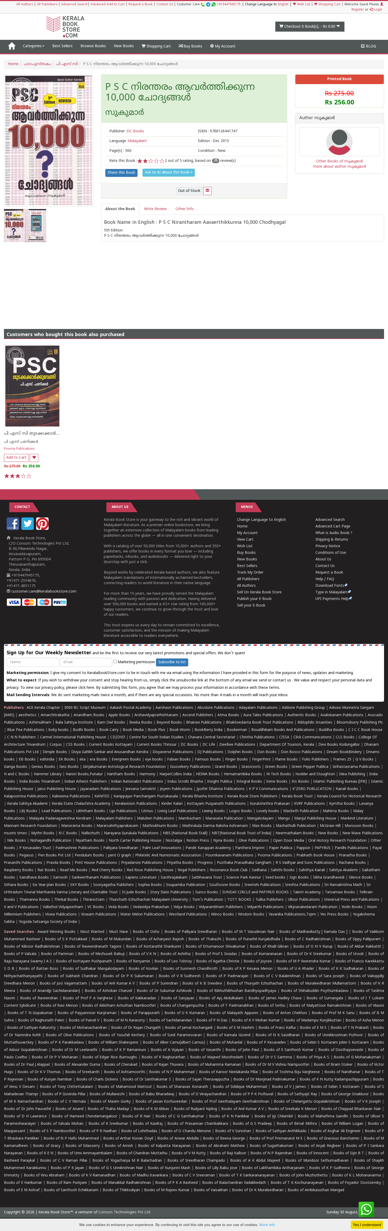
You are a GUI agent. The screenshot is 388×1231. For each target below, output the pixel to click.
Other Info (185, 209)
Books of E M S (313, 1028)
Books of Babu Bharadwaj (151, 1094)
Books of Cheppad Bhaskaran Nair (351, 1109)
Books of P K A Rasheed (176, 1183)
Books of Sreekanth (82, 1072)
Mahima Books (336, 811)
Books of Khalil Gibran (269, 946)
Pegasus (26, 855)
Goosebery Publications (190, 767)
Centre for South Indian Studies (156, 737)
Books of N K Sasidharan (277, 1035)
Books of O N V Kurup (312, 946)
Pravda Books (58, 863)
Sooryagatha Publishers (113, 885)
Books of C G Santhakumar (179, 1116)
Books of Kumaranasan (262, 954)
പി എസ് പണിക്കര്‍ (21, 442)
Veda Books (118, 907)
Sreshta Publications (302, 885)
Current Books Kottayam (111, 745)
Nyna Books (223, 841)
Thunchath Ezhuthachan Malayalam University (148, 900)
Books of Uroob (350, 954)
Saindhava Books (34, 877)
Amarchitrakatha (55, 715)
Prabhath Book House (315, 855)
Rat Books (46, 870)
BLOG (370, 46)
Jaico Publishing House (56, 789)
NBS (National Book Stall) (185, 833)
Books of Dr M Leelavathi (74, 1050)
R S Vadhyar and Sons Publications (305, 863)
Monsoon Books (359, 826)
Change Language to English (261, 520)
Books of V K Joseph (363, 1101)
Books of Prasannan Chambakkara (197, 1124)
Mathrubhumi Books (160, 826)
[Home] (11, 46)
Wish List (303, 5)
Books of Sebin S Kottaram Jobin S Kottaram (329, 1042)
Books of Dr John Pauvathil (27, 1109)
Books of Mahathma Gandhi (323, 1116)
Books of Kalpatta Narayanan (164, 1146)
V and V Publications (21, 907)
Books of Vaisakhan (211, 1190)
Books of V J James (289, 1087)
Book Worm (179, 730)
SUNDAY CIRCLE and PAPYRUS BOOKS (255, 892)
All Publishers (47, 5)
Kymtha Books (342, 804)
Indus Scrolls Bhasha (185, 781)
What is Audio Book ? (333, 533)
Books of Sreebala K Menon (292, 1109)
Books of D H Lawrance (25, 1116)
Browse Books (93, 46)
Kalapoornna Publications (26, 796)
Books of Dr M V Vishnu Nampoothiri (277, 1065)
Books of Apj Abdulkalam (221, 998)
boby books (59, 730)
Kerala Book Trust (297, 796)
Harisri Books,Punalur (84, 774)
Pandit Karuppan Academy (208, 848)
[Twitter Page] (28, 529)
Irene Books (276, 781)
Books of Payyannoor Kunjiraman (87, 1013)
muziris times (15, 833)
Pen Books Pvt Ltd (54, 855)
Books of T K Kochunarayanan (297, 1183)
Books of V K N (142, 954)
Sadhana (259, 870)
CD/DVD (117, 737)
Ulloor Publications (304, 900)
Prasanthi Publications (23, 863)
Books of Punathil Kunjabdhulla (253, 939)
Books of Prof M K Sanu (333, 1013)
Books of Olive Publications (70, 1035)
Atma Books (228, 715)
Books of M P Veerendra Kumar (303, 961)
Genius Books (43, 767)
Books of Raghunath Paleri (41, 1020)
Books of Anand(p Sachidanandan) (50, 991)
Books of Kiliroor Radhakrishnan (32, 946)
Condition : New (211, 151)
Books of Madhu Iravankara (144, 1175)
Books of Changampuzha (182, 1006)
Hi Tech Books (278, 774)
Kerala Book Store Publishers (252, 796)
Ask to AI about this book (167, 172)
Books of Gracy (46, 1146)
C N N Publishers (21, 737)
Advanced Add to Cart (108, 5)
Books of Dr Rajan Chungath (136, 1028)
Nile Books (16, 841)
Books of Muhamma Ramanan (214, 1065)
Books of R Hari (136, 1116)
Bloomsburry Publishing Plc (360, 722)
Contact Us (165, 5)
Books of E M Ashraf (22, 1190)
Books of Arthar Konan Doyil (128, 1138)
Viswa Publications (61, 914)
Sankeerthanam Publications (96, 877)
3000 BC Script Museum (85, 708)
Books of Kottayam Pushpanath (84, 961)
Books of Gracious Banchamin (333, 1138)
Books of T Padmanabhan (231, 1006)
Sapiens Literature (141, 877)
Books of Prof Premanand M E (275, 1138)
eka (82, 759)
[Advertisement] (194, 281)
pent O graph (119, 855)
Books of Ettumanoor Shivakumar (215, 946)
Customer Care (209, 5)
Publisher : (126, 131)
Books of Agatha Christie (217, 961)
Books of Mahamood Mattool (125, 1087)
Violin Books (352, 907)
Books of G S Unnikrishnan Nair (116, 1168)
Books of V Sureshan (233, 1131)
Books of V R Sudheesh (180, 976)
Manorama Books (76, 826)
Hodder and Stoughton (315, 774)
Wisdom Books (251, 914)
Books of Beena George (224, 1138)
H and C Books (17, 774)
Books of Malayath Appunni (234, 1013)
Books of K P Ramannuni (124, 1050)
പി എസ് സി (67, 64)
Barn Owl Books (111, 722)
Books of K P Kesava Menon (247, 969)
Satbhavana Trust (207, 877)
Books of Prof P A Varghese (88, 998)
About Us (323, 559)
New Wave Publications (362, 833)
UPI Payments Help (332, 599)
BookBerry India (209, 730)
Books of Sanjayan (177, 998)
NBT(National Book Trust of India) (241, 833)
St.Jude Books (134, 892)
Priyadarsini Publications (142, 863)
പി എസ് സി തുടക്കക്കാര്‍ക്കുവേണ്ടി (41, 433)
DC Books (189, 745)
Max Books (262, 826)
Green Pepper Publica (310, 767)
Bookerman (237, 730)
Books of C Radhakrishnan (308, 939)
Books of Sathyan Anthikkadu (280, 1131)
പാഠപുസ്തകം (37, 64)
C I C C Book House (365, 730)
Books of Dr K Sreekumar (309, 954)
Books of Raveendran (39, 998)
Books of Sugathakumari (271, 1146)
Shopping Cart (328, 5)
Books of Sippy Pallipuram (358, 939)
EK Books (67, 759)
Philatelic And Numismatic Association (168, 855)
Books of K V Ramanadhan (92, 1175)
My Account (224, 46)
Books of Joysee (258, 961)
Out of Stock (189, 191)
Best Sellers (62, 46)
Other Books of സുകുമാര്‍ (339, 161)
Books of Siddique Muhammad (240, 1087)
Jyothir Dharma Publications (221, 789)
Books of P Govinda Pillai (63, 1094)
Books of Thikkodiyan (121, 1190)
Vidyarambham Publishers (221, 907)
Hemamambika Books (243, 774)
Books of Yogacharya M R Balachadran (127, 1161)
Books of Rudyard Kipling (195, 1109)
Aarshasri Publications (174, 708)
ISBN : (217, 131)
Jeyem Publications (176, 789)
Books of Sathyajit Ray (297, 1094)
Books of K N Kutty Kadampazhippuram (334, 1079)
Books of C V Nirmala (67, 1101)
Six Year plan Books (49, 885)
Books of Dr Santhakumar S (146, 1079)
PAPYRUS (322, 848)
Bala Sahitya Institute (74, 722)
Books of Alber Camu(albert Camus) (174, 1042)
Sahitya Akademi (343, 870)
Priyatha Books (180, 863)
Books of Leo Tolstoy (173, 961)
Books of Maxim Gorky (111, 1101)
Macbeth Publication (301, 811)
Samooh (60, 877)
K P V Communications (268, 789)
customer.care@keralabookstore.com (43, 591)
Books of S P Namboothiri (52, 1131)
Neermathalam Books (295, 833)
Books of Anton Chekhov (285, 1013)
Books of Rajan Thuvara (163, 1065)
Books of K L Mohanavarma (356, 1175)
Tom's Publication (207, 900)
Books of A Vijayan (167, 1050)
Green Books (276, 767)
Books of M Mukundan (111, 939)
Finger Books (236, 759)
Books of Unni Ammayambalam (85, 1153)
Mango (284, 818)
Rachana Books (352, 863)
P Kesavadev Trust (35, 848)
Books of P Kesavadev (266, 1042)
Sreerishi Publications (262, 885)
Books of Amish (119, 1146)
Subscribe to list (172, 662)
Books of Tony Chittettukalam (66, 1087)
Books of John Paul (242, 1050)
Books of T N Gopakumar (30, 1013)
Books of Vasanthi (204, 1050)
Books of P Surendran (158, 983)
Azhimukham (40, 722)
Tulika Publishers (269, 900)
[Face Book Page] (13, 529)
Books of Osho (146, 932)
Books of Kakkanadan (137, 998)
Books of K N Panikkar (229, 1116)
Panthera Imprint (250, 848)
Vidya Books (184, 907)
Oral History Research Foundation (337, 841)
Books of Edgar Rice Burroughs (109, 1057)
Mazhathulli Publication (296, 826)
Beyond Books (169, 722)
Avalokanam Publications (341, 715)
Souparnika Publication (185, 885)
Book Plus (156, 730)
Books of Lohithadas (139, 1131)
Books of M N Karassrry (124, 1020)
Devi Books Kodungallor (339, 745)
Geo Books (69, 767)
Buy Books (192, 46)
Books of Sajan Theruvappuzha (202, 1079)
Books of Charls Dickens (97, 1079)
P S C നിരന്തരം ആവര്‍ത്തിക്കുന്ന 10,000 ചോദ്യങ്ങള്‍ (180, 93)
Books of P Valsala (20, 954)
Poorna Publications (19, 449)
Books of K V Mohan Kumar (256, 1020)
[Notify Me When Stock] (207, 191)
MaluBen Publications (155, 818)
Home (13, 64)
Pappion (303, 848)
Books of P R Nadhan (98, 1131)
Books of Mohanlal (226, 1042)
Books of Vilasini (370, 1006)
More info (267, 1225)
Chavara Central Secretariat (211, 737)
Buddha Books (331, 730)
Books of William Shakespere (113, 1042)
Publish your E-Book (254, 599)
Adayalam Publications (258, 708)
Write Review (155, 209)
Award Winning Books (56, 932)
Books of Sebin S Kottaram (335, 1087)
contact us (282, 680)
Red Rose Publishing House (150, 870)
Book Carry (109, 730)
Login (377, 10)
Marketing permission (136, 662)
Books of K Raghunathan (163, 1057)
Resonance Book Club (229, 870)
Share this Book (121, 173)
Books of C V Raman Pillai (63, 1161)
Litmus (147, 811)
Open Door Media (288, 841)
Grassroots (251, 767)
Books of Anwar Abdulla (178, 1138)
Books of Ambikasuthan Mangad (316, 1190)
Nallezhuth (90, 833)
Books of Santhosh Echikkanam (71, 1190)
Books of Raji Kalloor (228, 1153)
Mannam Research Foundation (30, 826)
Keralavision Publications (136, 804)
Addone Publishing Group (303, 708)
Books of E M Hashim (235, 1028)
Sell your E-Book (251, 605)
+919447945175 (229, 5)
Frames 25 (342, 759)
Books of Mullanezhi (107, 1094)
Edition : (213, 141)
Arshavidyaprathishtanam (156, 715)
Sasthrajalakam (174, 877)
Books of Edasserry (82, 1146)
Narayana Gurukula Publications (131, 833)
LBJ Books (28, 811)
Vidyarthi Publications (265, 907)
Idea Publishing (352, 774)
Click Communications (313, 737)
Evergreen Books (126, 759)
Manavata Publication (224, 818)
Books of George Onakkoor (345, 1094)
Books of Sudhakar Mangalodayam (93, 969)
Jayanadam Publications (100, 789)
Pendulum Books (89, 855)
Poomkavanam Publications (229, 855)
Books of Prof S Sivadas (216, 954)
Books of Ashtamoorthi (124, 1072)
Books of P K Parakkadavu (61, 1042)
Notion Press (197, 841)
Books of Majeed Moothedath (216, 1057)
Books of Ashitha (175, 954)
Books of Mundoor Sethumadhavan (317, 1161)
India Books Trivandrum (39, 781)
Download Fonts (329, 586)
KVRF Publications (309, 804)
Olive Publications (254, 841)
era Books (98, 759)
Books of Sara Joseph (325, 976)
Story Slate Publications (170, 892)
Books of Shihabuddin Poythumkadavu (315, 991)
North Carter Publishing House (135, 841)
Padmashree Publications (77, 848)
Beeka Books (140, 722)
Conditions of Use (330, 553)
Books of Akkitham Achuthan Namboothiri (119, 1006)
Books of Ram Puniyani (66, 1183)
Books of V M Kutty (189, 1153)
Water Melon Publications (142, 914)
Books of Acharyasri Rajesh (160, 939)
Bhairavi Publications (204, 722)
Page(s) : (120, 151)
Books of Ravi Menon (59, 1006)
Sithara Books (16, 885)
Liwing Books (213, 811)
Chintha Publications (257, 737)
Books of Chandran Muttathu (141, 1153)
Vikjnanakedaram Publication (312, 907)
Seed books (275, 877)
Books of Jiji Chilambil (273, 1116)
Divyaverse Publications (173, 752)
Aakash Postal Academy (131, 708)
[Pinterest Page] (43, 529)
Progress (205, 863)
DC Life (208, 745)
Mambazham (189, 818)
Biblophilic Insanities (314, 722)
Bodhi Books (84, 730)
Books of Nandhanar (342, 1072)
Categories (32, 46)
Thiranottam (94, 900)
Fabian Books (179, 759)
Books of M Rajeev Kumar (167, 1190)
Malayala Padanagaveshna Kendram (60, 818)
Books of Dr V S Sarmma (270, 1057)
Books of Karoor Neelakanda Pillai (228, 1072)
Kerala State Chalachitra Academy (81, 804)
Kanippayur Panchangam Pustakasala (145, 796)
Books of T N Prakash (350, 1028)
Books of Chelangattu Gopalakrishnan (307, 1101)
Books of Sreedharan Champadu (196, 1161)
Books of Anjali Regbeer (319, 1146)
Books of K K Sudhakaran (341, 969)
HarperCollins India (175, 774)
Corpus (56, 745)
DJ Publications (210, 752)
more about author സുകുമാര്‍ (339, 166)
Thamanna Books (34, 900)
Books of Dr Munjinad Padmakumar (264, 1079)
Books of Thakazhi (204, 939)
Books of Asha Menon (365, 1020)
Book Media (133, 730)
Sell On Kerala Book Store (259, 592)
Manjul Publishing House (315, 818)
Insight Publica (219, 781)
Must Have (118, 932)
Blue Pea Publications (25, 730)
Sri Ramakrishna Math (343, 885)
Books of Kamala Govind (228, 1035)
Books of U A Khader (295, 969)
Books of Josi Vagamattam (63, 983)
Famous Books (208, 759)
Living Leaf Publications (177, 811)
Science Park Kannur (243, 877)
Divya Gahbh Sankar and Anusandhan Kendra (109, 752)
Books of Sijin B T (348, 1153)
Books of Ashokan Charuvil (108, 991)
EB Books (27, 759)
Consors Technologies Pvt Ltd (124, 1212)
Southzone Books (224, 885)
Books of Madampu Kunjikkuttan (312, 1020)
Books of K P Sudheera (329, 1168)
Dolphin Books (240, 752)
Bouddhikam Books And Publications (283, 730)
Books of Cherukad (120, 1065)
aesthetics (27, 715)
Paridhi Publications (351, 848)
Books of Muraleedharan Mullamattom (322, 983)
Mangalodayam (260, 818)
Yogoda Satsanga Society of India (48, 922)
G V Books (364, 759)
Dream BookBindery (344, 752)
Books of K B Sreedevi (202, 983)
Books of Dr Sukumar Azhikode (164, 991)
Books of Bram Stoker (333, 1065)
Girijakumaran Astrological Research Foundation (124, 767)
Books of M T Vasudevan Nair (248, 932)
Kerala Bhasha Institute (202, 796)
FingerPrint (261, 759)
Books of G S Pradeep (252, 1124)
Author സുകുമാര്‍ (317, 118)
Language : (128, 141)
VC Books (95, 907)
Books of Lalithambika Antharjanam (273, 1168)
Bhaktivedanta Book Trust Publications (259, 722)
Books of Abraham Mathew (220, 1146)
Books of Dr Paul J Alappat (27, 1065)
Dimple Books (55, 752)
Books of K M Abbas (151, 1109)
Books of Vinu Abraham (44, 1175)
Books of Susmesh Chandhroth (190, 969)
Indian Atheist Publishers (85, 781)
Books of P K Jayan (67, 1168)
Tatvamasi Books (340, 892)
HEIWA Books (208, 774)
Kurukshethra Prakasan (270, 804)
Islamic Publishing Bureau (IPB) (340, 781)
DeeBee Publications (237, 745)
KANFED (101, 796)
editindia (47, 759)
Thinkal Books (66, 900)
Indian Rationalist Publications (137, 781)
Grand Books (226, 767)
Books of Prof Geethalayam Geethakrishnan (230, 1101)
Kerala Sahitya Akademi (27, 804)
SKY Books (79, 885)
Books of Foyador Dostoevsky (354, 1183)
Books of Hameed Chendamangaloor (84, 1116)
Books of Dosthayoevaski (340, 1050)
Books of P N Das (212, 1020)
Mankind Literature (356, 818)
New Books (124, 46)
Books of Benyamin (133, 961)
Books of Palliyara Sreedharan (190, 932)
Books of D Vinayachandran (202, 1094)
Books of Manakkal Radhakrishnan (121, 1183)
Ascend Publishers (197, 715)
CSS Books (75, 745)
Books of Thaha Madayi (108, 1109)
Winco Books (222, 914)
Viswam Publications (98, 914)
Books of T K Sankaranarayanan (247, 1175)
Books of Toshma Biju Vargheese (291, 1072)
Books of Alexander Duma (77, 1065)
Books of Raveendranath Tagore (92, 946)
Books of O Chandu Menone (186, 1131)
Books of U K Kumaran (184, 1013)
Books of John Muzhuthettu (303, 1175)
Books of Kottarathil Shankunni (153, 946)
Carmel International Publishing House (73, 737)
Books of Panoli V (84, 1020)
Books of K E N (40, 1153)
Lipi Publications (123, 811)
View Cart (245, 539)
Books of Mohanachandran (83, 1028)
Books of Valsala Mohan (62, 1124)
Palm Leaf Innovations (161, 848)
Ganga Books (15, 767)
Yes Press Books (334, 914)
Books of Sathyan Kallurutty (31, 1028)
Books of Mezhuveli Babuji (101, 954)
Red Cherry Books (107, 870)
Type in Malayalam (331, 592)
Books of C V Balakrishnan (277, 976)
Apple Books (119, 715)
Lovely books (267, 811)
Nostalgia (173, 841)
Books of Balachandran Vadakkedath (234, 1183)
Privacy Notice (327, 546)
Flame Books (286, 759)
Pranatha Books (353, 855)
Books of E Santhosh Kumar (289, 1050)
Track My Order (250, 572)
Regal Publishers (192, 870)
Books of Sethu (271, 1006)
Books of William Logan (342, 1124)
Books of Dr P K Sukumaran (128, 976)
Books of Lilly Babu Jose (216, 1168)
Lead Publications (56, 811)
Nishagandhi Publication (50, 841)
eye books (154, 759)
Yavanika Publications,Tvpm (292, 914)
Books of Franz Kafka (277, 1028)
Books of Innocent (312, 1153)
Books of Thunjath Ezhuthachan (255, 983)
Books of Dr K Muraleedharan (257, 1190)
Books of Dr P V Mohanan (55, 1057)
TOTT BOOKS (239, 900)
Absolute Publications (216, 708)
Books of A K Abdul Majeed (255, 1161)
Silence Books (361, 877)
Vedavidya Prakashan (151, 907)
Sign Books (299, 877)
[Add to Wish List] (34, 458)
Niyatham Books (90, 841)
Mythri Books (42, 833)
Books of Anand (69, 1109)
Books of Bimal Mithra (296, 1124)
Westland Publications (188, 914)
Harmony (147, 774)
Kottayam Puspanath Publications (216, 804)
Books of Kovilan (143, 969)
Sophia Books (150, 885)
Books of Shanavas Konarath (182, 1087)
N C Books (68, 833)
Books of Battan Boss (38, 969)
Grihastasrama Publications (356, 767)
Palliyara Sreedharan (120, 848)
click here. (87, 688)
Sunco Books (206, 892)
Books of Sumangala (324, 998)
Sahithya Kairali (312, 870)
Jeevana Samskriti (140, 789)
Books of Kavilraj (148, 1124)
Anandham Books (89, 715)
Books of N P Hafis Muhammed (71, 1138)
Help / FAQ (324, 579)
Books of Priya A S (312, 1057)
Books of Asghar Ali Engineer (335, 1131)
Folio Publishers (315, 759)
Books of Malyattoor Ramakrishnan (320, 1006)
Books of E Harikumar (23, 1183)
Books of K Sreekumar (108, 1124)
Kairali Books (347, 789)
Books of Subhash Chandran (73, 976)
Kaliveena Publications (71, 796)
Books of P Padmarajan (227, 976)
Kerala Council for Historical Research (349, 796)
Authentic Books (301, 715)
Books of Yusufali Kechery (122, 1035)
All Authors (24, 5)
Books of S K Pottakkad (66, 939)
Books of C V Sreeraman (193, 1175)
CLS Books (345, 737)
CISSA (284, 737)
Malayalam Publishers (114, 818)
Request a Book (141, 5)
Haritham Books (121, 774)
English (283, 5)
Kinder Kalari (172, 804)
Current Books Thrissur (157, 745)
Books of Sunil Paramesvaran (176, 1035)
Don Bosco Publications (301, 752)
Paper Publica (280, 848)
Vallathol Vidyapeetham (63, 907)
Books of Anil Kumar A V (113, 983)
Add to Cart (16, 457)
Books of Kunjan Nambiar (49, 1079)
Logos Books (240, 811)
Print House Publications (96, 863)
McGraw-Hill (330, 826)
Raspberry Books (18, 870)
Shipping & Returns (331, 539)
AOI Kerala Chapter (43, 708)
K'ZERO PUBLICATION (312, 789)
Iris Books (300, 781)
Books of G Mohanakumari (357, 1057)
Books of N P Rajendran (271, 1153)
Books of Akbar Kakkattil (359, 946)
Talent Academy (307, 892)
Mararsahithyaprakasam (117, 826)
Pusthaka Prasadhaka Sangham (244, 863)
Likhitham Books (90, 811)
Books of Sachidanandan (170, 1020)
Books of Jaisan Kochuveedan (161, 1101)
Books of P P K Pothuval (252, 1094)
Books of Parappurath (140, 1013)
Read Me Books (73, 870)
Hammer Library (47, 774)
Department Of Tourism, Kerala (286, 745)
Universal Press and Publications (351, 900)
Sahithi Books (283, 870)
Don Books (267, 752)
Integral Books (249, 781)
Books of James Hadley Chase (274, 998)
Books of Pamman (57, 954)
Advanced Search (74, 5)
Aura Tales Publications (263, 715)
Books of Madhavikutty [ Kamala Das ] (313, 932)
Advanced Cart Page (332, 526)
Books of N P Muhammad (172, 1072)
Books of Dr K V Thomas (39, 1072)
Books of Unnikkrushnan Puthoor (334, 1035)
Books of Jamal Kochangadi (188, 1028)
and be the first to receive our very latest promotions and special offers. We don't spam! (126, 653)
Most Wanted (92, 932)
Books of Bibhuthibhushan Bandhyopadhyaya (236, 991)
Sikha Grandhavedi (328, 877)
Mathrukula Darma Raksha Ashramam (215, 826)
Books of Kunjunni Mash (169, 1168)
